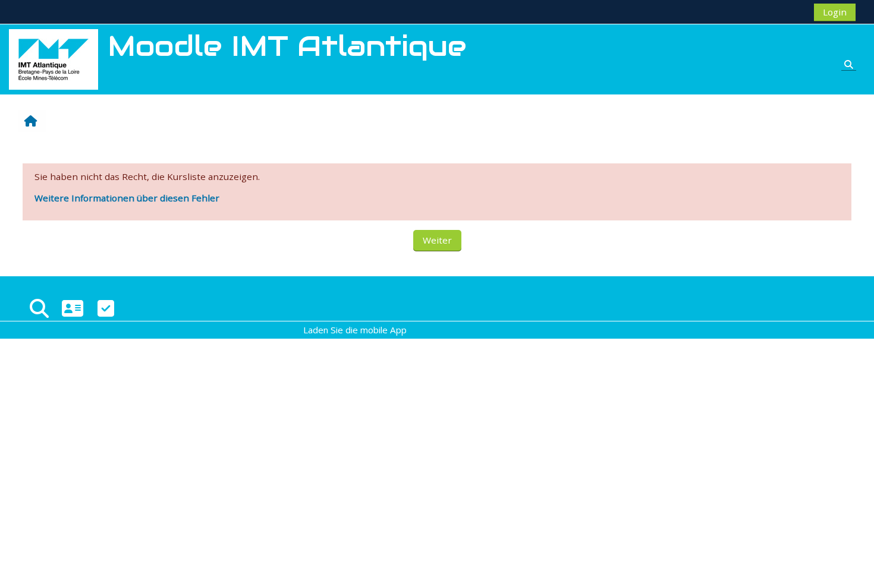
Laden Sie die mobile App (355, 330)
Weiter (437, 240)
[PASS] (72, 308)
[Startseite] (53, 58)
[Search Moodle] (39, 308)
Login (835, 12)
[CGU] (105, 308)
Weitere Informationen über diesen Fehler (126, 198)
